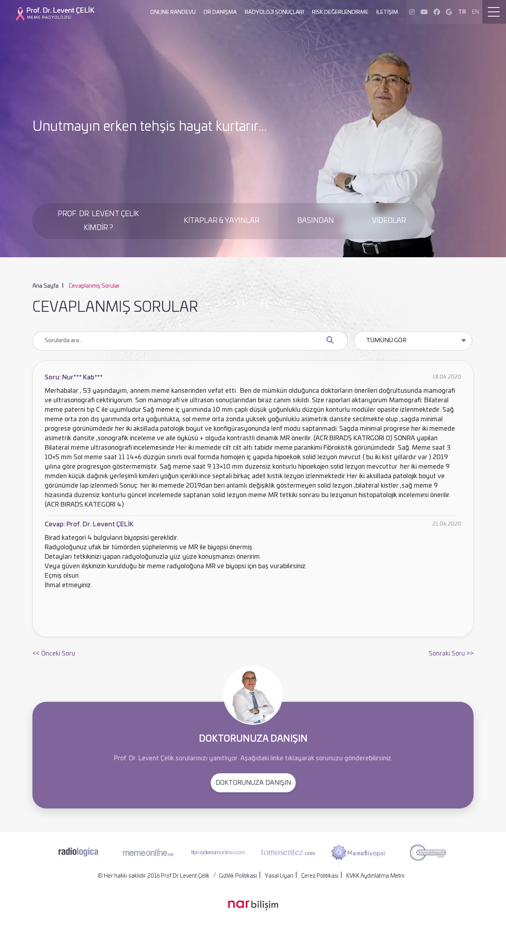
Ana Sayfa (45, 286)
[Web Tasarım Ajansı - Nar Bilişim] (253, 906)
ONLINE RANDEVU (173, 12)
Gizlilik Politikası (238, 876)
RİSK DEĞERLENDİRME (340, 12)
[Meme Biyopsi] (358, 852)
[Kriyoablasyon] (427, 852)
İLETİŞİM (387, 12)
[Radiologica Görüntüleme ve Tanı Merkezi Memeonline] (78, 852)
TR (462, 12)
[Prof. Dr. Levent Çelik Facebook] (437, 12)
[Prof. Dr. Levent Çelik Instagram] (412, 12)
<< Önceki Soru (53, 653)
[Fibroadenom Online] (218, 852)
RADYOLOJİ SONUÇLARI (274, 12)
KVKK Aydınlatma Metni (375, 876)
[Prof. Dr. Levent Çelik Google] (449, 12)
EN (475, 12)
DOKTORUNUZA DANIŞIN (253, 783)
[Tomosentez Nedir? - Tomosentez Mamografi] (288, 852)
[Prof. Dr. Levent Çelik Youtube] (424, 12)
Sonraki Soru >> (451, 653)
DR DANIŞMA (220, 12)
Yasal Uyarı (279, 876)
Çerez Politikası (319, 876)
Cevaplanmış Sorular (94, 286)
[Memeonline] (148, 852)
